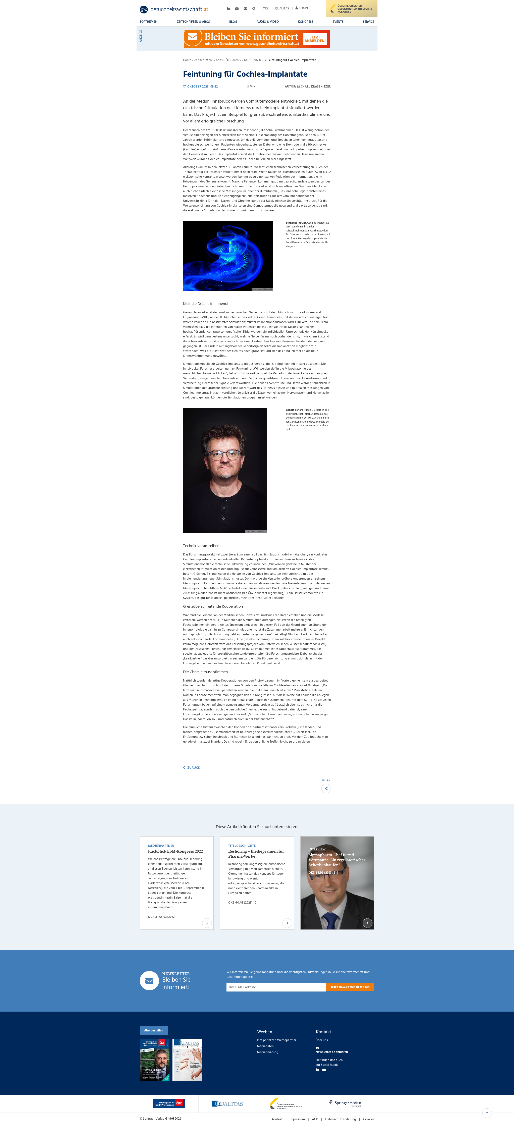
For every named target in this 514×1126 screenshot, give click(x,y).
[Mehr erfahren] (169, 1104)
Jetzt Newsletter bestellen (350, 987)
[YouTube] (324, 1069)
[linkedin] (317, 1069)
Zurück (193, 767)
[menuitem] (266, 9)
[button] (148, 21)
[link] (174, 10)
